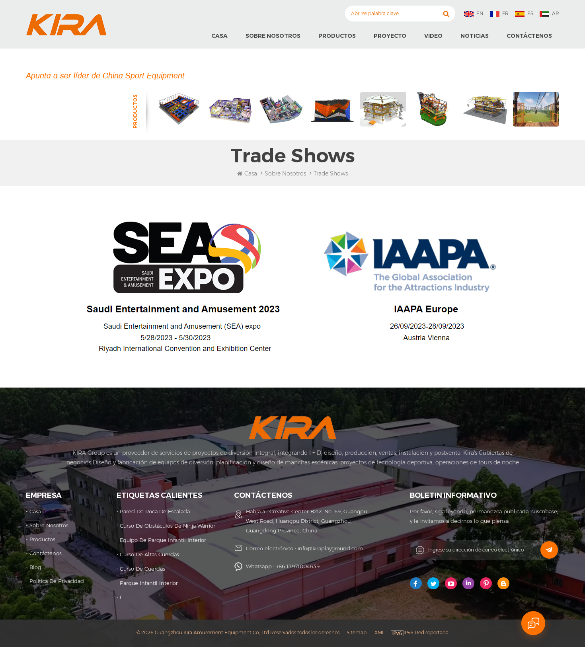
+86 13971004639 (298, 566)
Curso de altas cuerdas (149, 554)
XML (379, 632)
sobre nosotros (273, 35)
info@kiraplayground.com (330, 548)
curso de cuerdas (142, 568)
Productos (337, 35)
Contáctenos (529, 35)
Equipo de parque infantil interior (163, 540)
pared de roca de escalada (155, 511)
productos (42, 539)
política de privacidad (56, 581)
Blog (35, 567)
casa (35, 511)
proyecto (390, 35)
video (433, 35)
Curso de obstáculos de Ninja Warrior (167, 525)
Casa (219, 35)
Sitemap (357, 632)
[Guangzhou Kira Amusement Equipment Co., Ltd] (66, 25)
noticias (474, 35)
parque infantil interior (149, 583)
